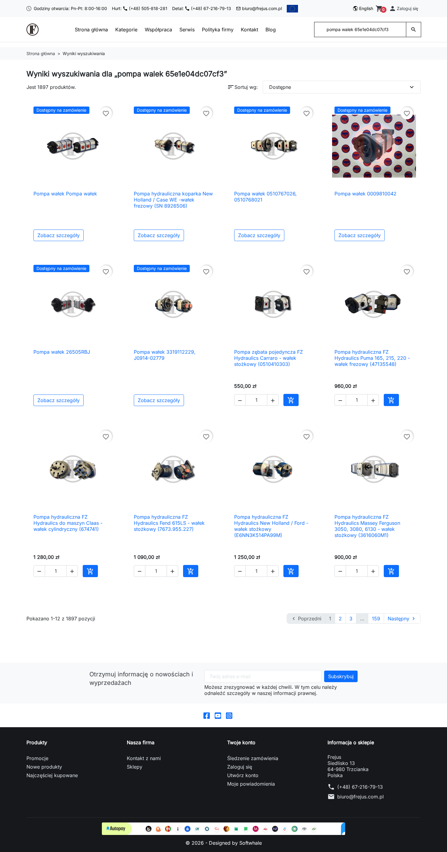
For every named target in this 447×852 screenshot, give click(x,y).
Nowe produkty (44, 767)
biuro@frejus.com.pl (262, 8)
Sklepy (134, 767)
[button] (403, 8)
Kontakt (249, 29)
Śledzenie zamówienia (252, 758)
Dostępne (342, 87)
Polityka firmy (218, 29)
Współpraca (158, 29)
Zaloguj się (239, 767)
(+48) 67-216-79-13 (360, 787)
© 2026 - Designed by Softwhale (223, 843)
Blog (270, 29)
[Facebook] (206, 715)
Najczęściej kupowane (52, 775)
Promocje (37, 758)
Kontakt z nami (144, 758)
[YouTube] (218, 715)
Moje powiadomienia (251, 784)
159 (376, 618)
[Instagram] (229, 715)
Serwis (187, 29)
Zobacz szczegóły (58, 235)
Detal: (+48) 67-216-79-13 (201, 8)
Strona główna (91, 29)
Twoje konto (241, 742)
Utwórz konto (242, 775)
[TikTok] (240, 715)
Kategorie (126, 29)
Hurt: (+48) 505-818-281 (139, 8)
